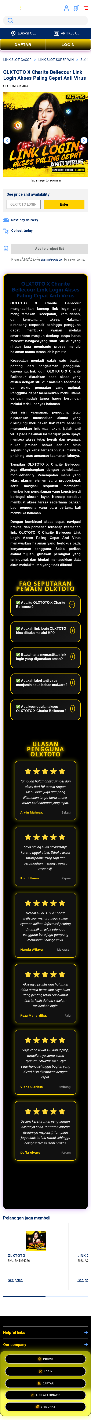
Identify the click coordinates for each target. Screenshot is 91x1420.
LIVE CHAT (48, 1407)
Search (9, 20)
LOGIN (68, 45)
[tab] (24, 1296)
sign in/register (52, 259)
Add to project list (49, 249)
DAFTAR (23, 45)
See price (15, 1280)
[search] (45, 20)
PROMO (48, 1357)
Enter (64, 204)
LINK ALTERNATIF (48, 1395)
